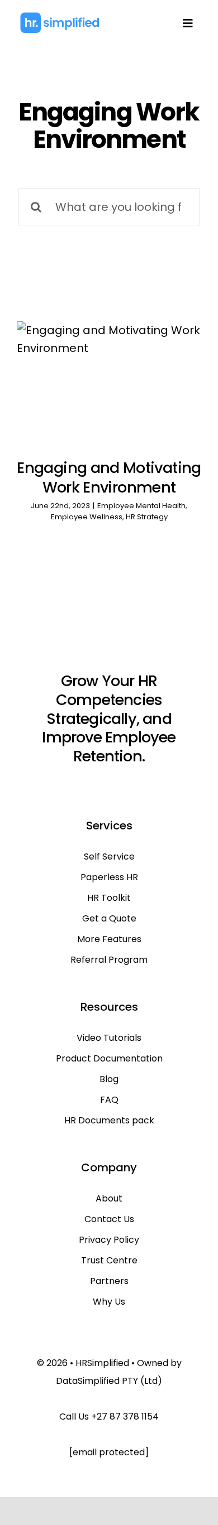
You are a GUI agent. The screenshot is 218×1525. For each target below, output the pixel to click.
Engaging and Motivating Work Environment (109, 477)
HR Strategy (147, 516)
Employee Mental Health (141, 505)
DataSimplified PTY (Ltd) (109, 1380)
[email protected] (109, 1452)
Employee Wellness (86, 516)
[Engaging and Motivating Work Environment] (109, 382)
